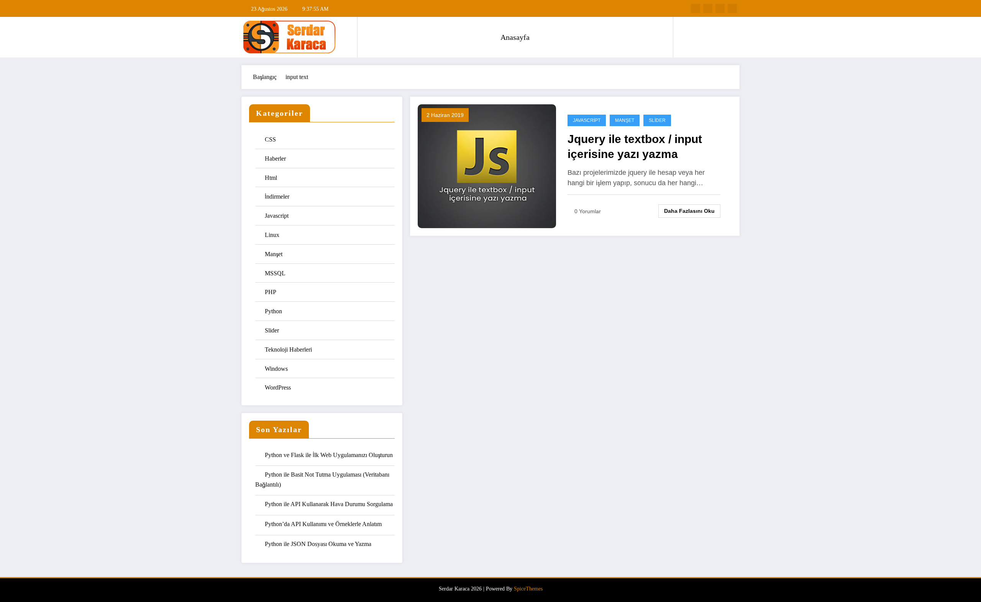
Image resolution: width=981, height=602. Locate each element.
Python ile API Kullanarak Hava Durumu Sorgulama (329, 504)
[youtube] (732, 8)
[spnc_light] (701, 37)
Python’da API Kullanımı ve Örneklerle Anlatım (323, 524)
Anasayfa (515, 37)
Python (273, 311)
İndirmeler (277, 196)
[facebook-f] (695, 8)
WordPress (278, 387)
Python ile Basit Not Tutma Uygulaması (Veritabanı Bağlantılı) (322, 479)
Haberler (275, 158)
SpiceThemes (528, 589)
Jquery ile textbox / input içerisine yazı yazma (635, 146)
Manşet (273, 254)
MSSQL (275, 273)
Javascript (277, 215)
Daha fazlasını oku (689, 211)
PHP (270, 292)
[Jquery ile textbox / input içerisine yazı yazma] (487, 165)
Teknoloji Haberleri (288, 349)
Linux (272, 235)
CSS (270, 139)
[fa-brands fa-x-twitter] (707, 8)
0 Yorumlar (587, 211)
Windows (276, 368)
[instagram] (720, 8)
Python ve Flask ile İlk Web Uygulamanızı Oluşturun (329, 455)
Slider (272, 330)
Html (271, 177)
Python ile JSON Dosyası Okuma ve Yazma (318, 544)
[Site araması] (686, 37)
